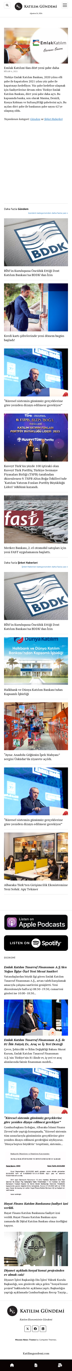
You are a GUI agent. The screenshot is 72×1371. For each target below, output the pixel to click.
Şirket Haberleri (53, 119)
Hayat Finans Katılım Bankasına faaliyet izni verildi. (36, 1205)
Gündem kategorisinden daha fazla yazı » (48, 213)
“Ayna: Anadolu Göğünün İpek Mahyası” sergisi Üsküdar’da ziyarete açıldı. (32, 757)
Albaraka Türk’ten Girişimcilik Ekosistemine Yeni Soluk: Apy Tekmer (36, 887)
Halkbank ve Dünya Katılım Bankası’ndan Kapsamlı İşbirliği (33, 692)
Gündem (35, 119)
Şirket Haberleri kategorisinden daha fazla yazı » (45, 566)
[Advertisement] (36, 161)
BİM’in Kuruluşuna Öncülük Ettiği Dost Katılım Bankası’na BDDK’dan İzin (31, 273)
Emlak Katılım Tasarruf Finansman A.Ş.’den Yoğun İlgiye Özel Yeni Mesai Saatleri (35, 969)
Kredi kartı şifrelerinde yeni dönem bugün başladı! (34, 338)
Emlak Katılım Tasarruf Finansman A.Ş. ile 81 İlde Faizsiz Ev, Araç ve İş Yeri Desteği (34, 1042)
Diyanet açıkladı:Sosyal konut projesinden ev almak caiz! (34, 1272)
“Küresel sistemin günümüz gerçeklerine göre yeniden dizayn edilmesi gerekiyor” (33, 403)
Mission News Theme (25, 1339)
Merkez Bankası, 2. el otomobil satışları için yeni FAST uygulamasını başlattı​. (35, 550)
